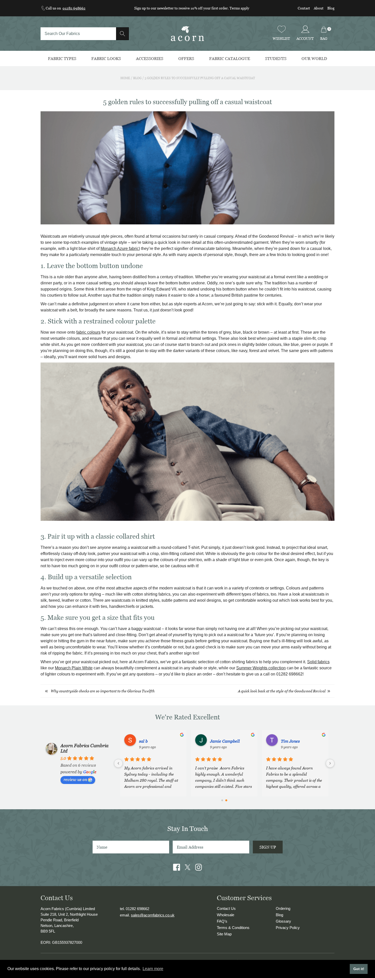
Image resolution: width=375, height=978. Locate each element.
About (318, 8)
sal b (285, 741)
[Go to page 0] (222, 801)
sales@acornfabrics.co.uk (152, 915)
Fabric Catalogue (229, 58)
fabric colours (88, 332)
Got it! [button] (358, 969)
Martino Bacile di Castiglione (231, 741)
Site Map (224, 934)
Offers (186, 58)
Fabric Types (62, 58)
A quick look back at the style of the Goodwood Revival (282, 691)
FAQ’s (222, 921)
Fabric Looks (106, 58)
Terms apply (239, 8)
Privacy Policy (288, 927)
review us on (75, 779)
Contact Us (226, 908)
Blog (330, 8)
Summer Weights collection (261, 668)
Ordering (283, 908)
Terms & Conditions (233, 927)
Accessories (149, 58)
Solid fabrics (318, 662)
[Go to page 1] (226, 800)
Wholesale (225, 915)
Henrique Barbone (156, 741)
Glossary (283, 921)
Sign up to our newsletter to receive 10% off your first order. (182, 8)
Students (275, 58)
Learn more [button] (153, 969)
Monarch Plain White (74, 668)
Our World (314, 58)
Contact (304, 8)
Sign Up (267, 847)
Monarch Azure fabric (120, 248)
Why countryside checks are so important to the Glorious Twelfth (103, 691)
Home (125, 78)
